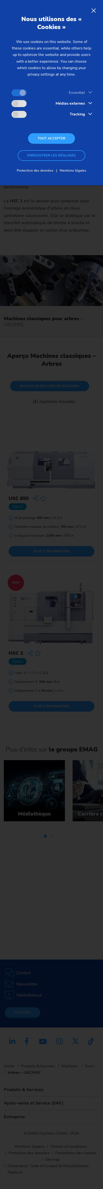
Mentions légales (73, 170)
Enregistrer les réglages (51, 155)
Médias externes (70, 103)
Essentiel (77, 92)
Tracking (77, 114)
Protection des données (35, 170)
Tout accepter (51, 138)
